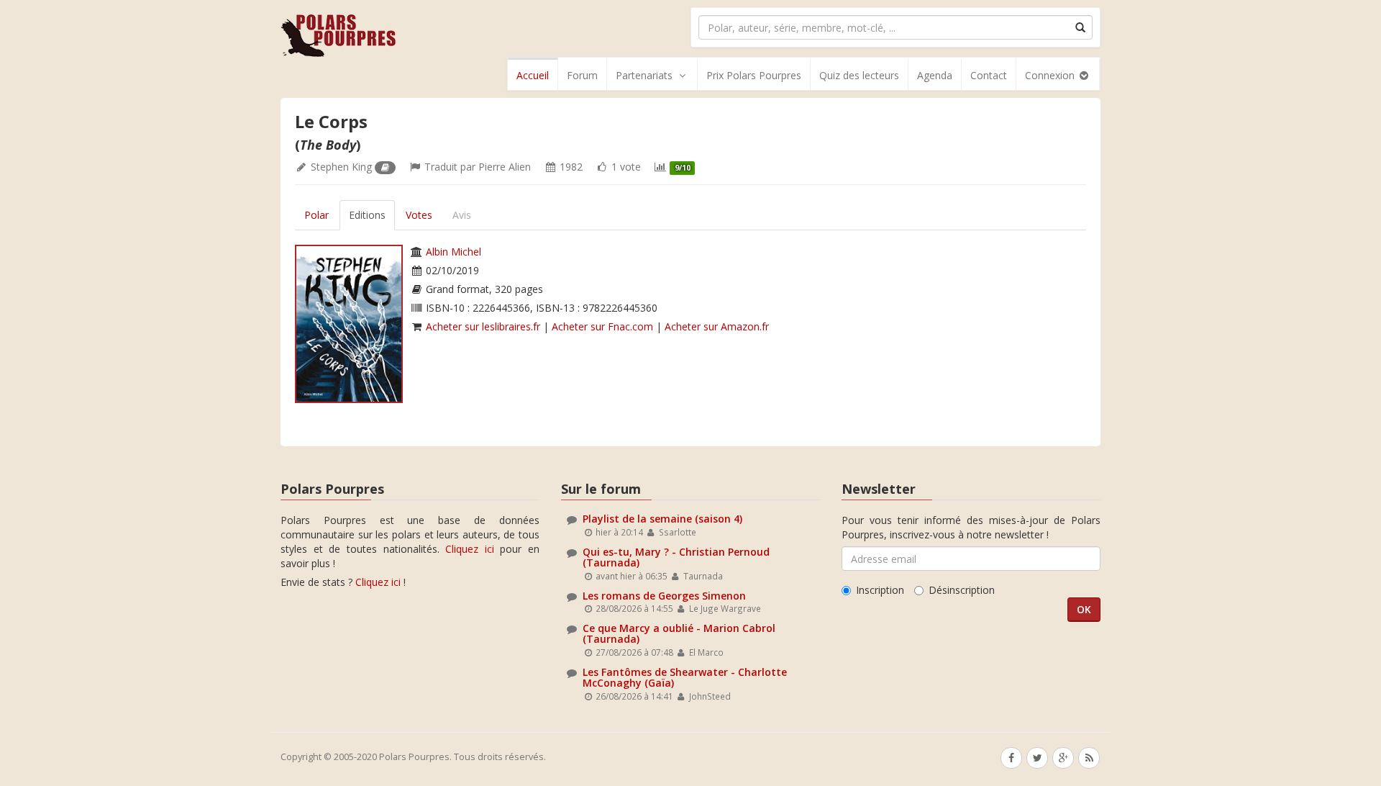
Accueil (532, 75)
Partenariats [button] (644, 75)
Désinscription (962, 590)
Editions (367, 215)
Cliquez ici (469, 549)
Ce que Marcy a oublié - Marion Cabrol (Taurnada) (679, 633)
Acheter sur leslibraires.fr (483, 326)
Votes (419, 215)
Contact (988, 75)
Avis (461, 215)
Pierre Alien (504, 166)
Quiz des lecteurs (859, 75)
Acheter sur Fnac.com (602, 326)
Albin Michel (453, 251)
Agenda (934, 75)
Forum (582, 75)
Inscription (880, 590)
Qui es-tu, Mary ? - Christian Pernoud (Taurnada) (676, 557)
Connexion (1051, 75)
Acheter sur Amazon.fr (717, 326)
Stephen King (341, 166)
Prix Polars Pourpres (753, 75)
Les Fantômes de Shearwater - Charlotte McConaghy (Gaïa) (685, 677)
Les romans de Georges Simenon (664, 595)
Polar (316, 215)
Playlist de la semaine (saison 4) (662, 518)
